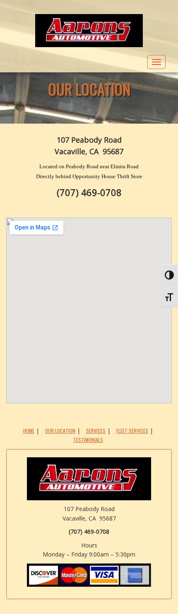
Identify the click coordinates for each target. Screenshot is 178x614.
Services (96, 430)
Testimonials (88, 439)
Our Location (89, 89)
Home (28, 430)
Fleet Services (132, 430)
